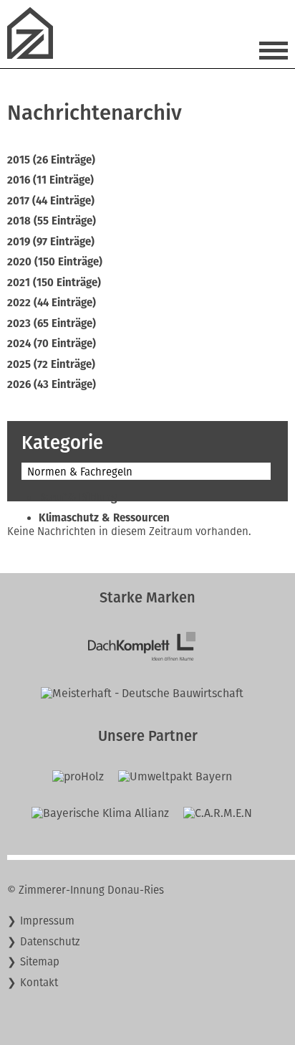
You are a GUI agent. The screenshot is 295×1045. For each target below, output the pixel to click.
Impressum (47, 920)
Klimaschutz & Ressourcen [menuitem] (104, 517)
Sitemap (39, 961)
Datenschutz (50, 941)
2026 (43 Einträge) (51, 384)
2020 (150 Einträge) (54, 261)
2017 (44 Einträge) (51, 200)
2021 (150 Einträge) (54, 282)
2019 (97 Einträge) (51, 241)
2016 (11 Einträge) (50, 180)
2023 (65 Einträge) (51, 323)
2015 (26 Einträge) (51, 159)
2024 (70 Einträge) (51, 343)
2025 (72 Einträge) (51, 364)
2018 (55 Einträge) (51, 220)
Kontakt (39, 982)
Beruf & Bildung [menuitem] (78, 497)
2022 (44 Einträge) (51, 302)
